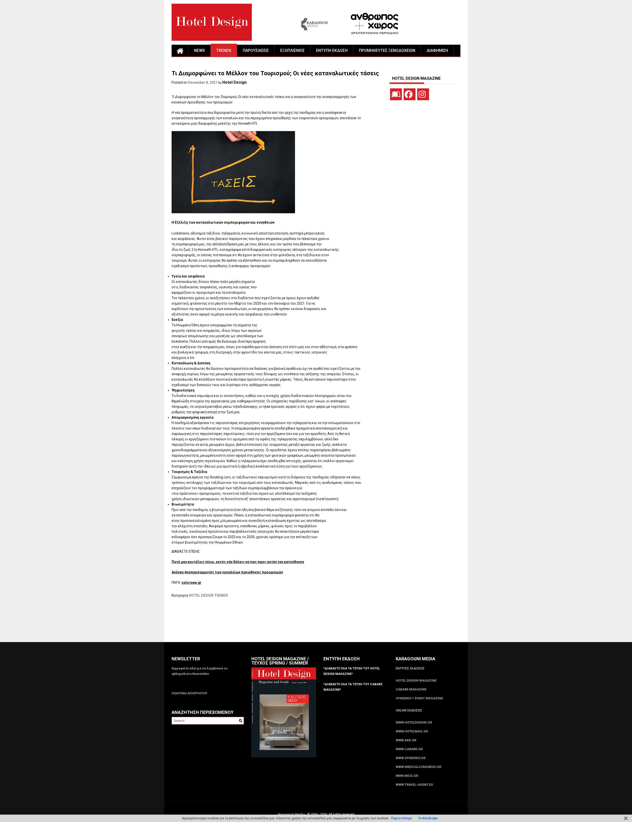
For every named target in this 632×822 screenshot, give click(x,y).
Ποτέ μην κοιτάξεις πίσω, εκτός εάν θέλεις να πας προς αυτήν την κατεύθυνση (238, 562)
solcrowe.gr (191, 583)
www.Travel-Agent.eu (414, 784)
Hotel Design (234, 82)
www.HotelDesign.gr (414, 722)
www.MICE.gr (407, 776)
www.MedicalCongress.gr (418, 767)
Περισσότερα (401, 818)
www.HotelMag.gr (412, 731)
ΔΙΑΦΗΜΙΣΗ (437, 50)
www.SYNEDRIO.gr (410, 758)
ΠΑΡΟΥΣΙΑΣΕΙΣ (256, 50)
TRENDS (223, 50)
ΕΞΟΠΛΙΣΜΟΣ (292, 50)
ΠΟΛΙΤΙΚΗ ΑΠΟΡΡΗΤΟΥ (189, 693)
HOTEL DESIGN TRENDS (208, 595)
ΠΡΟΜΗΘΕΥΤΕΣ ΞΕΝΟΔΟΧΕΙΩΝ (387, 50)
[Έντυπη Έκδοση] (396, 94)
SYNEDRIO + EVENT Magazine (419, 698)
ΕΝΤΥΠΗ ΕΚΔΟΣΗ (332, 50)
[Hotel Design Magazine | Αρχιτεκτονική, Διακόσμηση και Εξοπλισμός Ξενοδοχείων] (180, 51)
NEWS (199, 50)
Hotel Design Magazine (416, 680)
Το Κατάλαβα (428, 818)
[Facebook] (409, 94)
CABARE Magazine (411, 689)
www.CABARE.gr (409, 749)
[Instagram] (423, 94)
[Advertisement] (261, 623)
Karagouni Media (292, 814)
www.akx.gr (406, 740)
